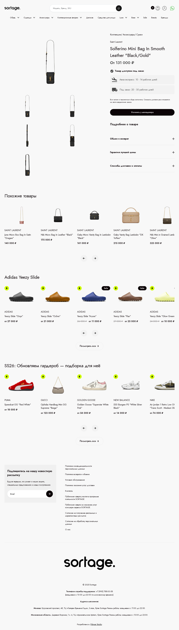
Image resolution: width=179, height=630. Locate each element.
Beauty (154, 17)
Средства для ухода (106, 17)
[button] (14, 17)
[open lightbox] (57, 136)
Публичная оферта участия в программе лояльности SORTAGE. (82, 498)
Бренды (164, 17)
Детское (89, 17)
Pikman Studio (96, 624)
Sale (145, 17)
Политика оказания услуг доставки (80, 485)
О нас (67, 529)
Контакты (69, 491)
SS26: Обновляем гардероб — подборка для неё (52, 365)
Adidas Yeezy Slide (21, 277)
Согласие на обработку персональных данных (81, 522)
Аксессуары (129, 35)
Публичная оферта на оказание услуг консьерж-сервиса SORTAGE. (81, 506)
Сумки (139, 35)
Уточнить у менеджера (142, 112)
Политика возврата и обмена (77, 474)
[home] (14, 8)
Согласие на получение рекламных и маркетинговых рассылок (81, 514)
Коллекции (115, 35)
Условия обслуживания (75, 480)
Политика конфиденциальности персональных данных (78, 467)
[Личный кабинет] (164, 8)
